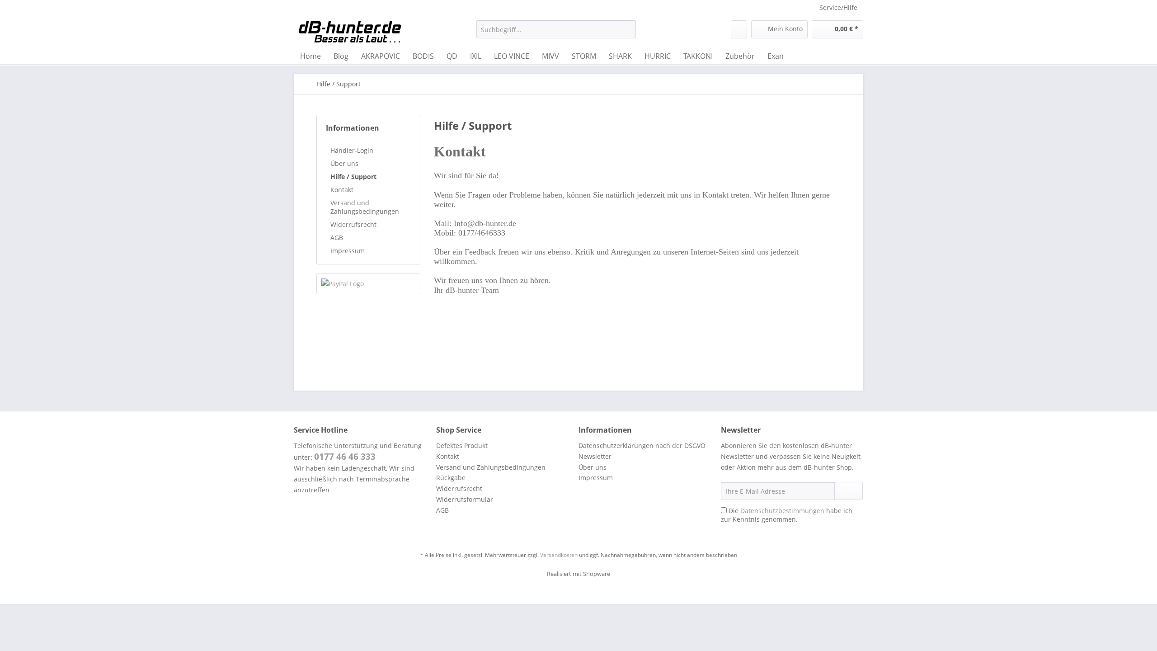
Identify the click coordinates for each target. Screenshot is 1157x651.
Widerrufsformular (464, 499)
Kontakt (341, 189)
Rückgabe (451, 477)
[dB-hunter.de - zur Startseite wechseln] (349, 31)
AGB (336, 237)
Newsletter (594, 456)
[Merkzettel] (739, 29)
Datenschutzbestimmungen (782, 510)
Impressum (347, 250)
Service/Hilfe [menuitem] (838, 7)
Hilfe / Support (353, 176)
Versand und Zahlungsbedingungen (364, 207)
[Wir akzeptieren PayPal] (368, 283)
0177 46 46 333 (345, 456)
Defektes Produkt (462, 445)
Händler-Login (351, 150)
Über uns (344, 163)
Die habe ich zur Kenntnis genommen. (786, 515)
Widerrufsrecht (353, 224)
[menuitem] (556, 33)
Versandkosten (559, 555)
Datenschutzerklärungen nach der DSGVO (641, 445)
